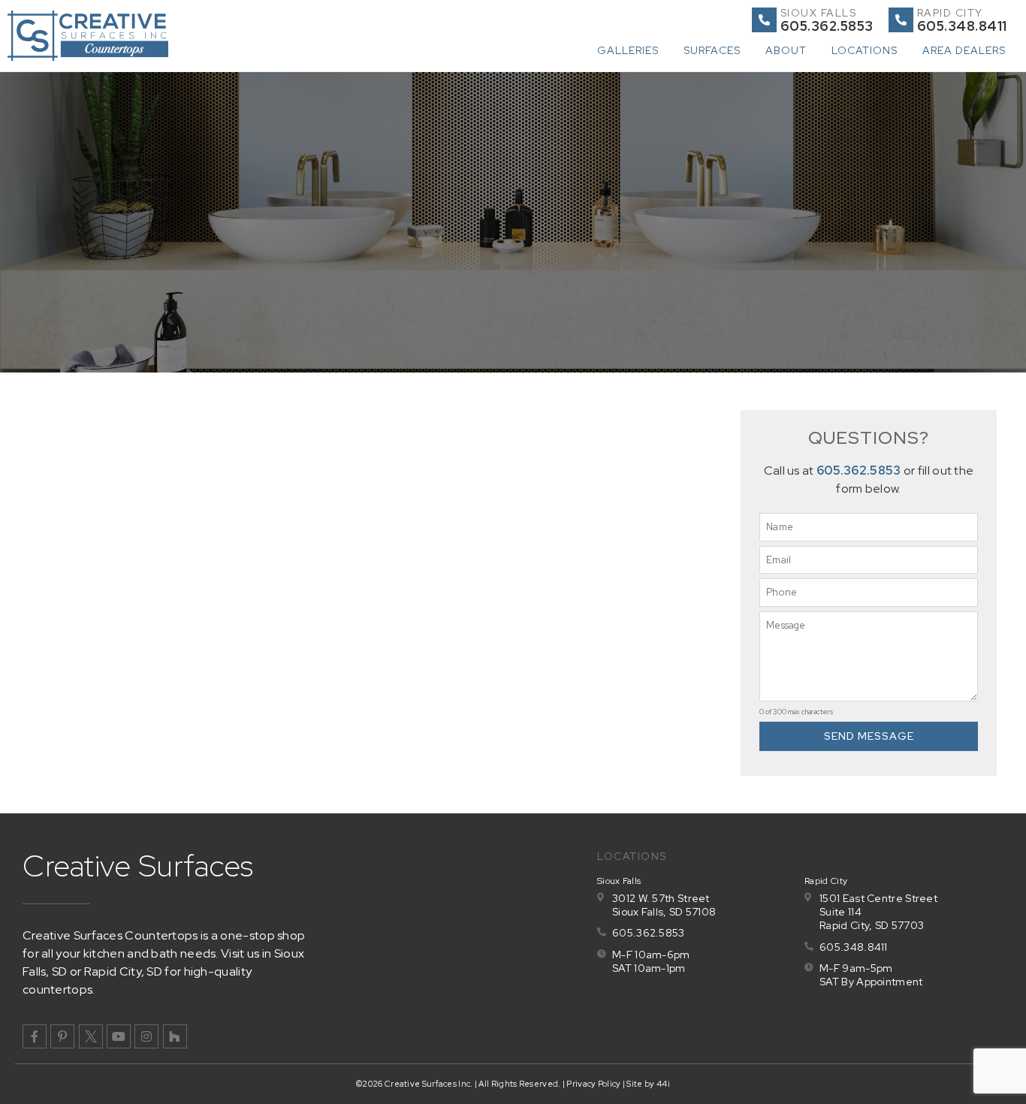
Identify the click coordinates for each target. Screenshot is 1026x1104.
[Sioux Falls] (764, 20)
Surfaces (712, 50)
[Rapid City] (901, 20)
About (786, 50)
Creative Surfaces (138, 865)
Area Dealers (964, 50)
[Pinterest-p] (62, 1036)
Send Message (869, 736)
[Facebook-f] (35, 1036)
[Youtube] (119, 1036)
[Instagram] (146, 1036)
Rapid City (950, 13)
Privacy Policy (593, 1083)
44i (663, 1083)
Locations (864, 50)
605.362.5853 (858, 470)
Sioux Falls (818, 13)
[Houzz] (175, 1036)
